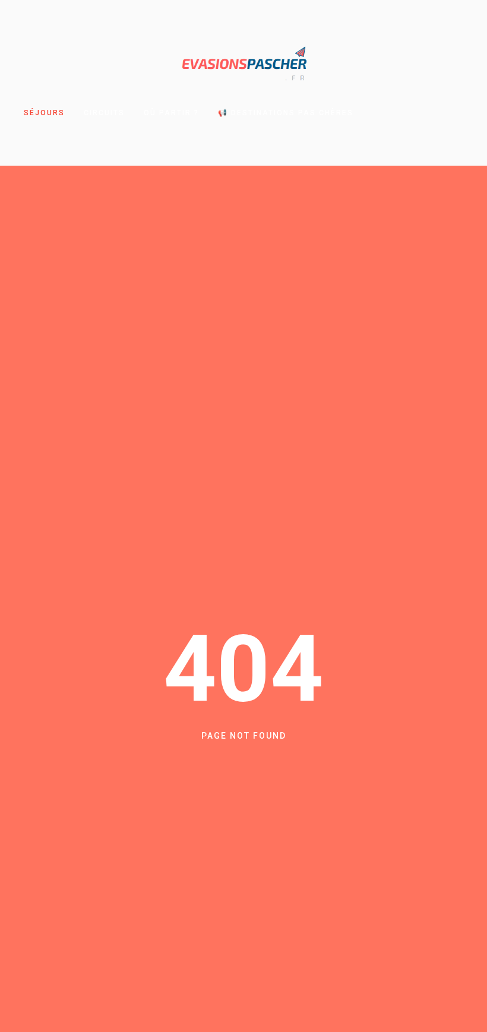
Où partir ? (171, 113)
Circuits (104, 113)
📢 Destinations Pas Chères (285, 113)
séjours (44, 113)
